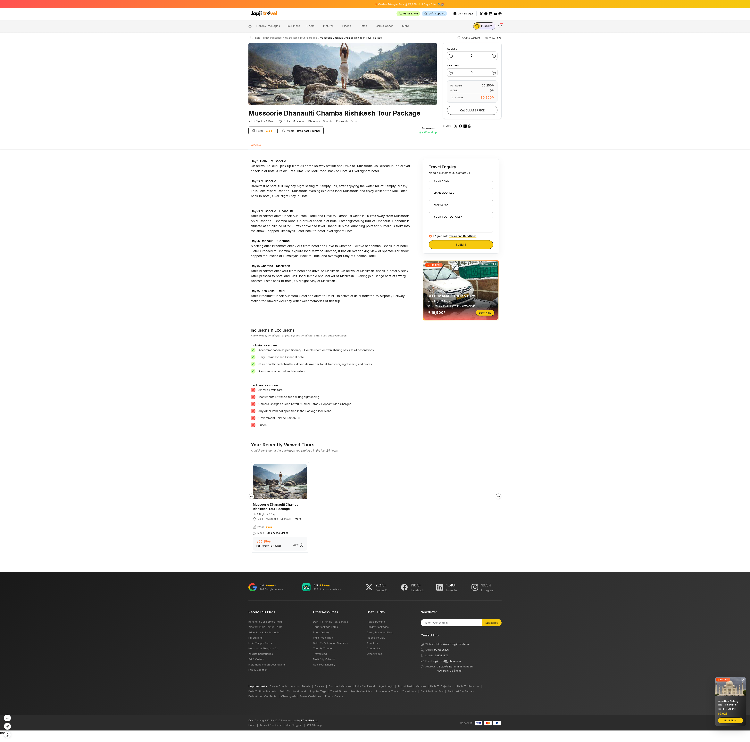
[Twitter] (481, 14)
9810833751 (442, 655)
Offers (310, 26)
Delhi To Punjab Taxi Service (330, 621)
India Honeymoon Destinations (267, 664)
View (296, 545)
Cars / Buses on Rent (380, 632)
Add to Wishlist (470, 37)
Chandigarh (288, 696)
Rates (363, 26)
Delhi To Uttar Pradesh (262, 691)
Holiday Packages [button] (268, 26)
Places (346, 26)
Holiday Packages (378, 626)
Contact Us (373, 648)
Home (251, 725)
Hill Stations (255, 637)
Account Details (300, 686)
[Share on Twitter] (455, 126)
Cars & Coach (384, 26)
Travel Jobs (409, 691)
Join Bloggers (294, 725)
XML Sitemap (314, 725)
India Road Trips (323, 637)
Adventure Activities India (263, 632)
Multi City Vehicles (324, 659)
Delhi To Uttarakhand (293, 691)
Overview (254, 145)
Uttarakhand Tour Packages (301, 37)
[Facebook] (486, 14)
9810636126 (441, 649)
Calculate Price (472, 110)
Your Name (441, 181)
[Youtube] (495, 14)
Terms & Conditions (271, 725)
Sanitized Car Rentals (461, 691)
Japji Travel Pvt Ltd (307, 720)
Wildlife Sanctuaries (260, 653)
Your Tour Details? (448, 216)
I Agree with (454, 236)
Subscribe (491, 622)
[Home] (250, 25)
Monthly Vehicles (361, 691)
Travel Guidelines (310, 696)
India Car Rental (365, 686)
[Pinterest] (500, 14)
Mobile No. (441, 204)
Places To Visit (376, 637)
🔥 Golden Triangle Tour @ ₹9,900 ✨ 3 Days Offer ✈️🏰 (370, 4)
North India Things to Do (263, 648)
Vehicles (421, 686)
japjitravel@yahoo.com (447, 661)
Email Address (444, 192)
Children (453, 65)
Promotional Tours (387, 691)
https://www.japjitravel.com (453, 644)
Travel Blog (320, 653)
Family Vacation (258, 669)
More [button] (405, 26)
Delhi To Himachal (468, 686)
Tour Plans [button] (293, 26)
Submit (461, 244)
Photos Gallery (334, 696)
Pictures (328, 26)
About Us (372, 643)
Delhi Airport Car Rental (262, 696)
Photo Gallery (321, 632)
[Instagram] (474, 587)
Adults (452, 48)
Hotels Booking (376, 621)
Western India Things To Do (265, 626)
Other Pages (374, 653)
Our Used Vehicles (340, 686)
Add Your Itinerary (324, 664)
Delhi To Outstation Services (330, 643)
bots (375, 369)
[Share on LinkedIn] (465, 126)
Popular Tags (318, 691)
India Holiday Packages (268, 37)
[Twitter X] (369, 587)
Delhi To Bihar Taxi (432, 691)
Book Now (485, 312)
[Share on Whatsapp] (469, 126)
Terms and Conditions (462, 236)
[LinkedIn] (490, 14)
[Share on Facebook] (460, 126)
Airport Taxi (405, 686)
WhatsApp (430, 132)
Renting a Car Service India (265, 621)
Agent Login (386, 686)
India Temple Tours (260, 643)
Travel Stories (338, 691)
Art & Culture (256, 659)
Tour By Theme (322, 648)
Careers (319, 686)
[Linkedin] (439, 587)
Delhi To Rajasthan (441, 686)
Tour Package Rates (325, 626)
